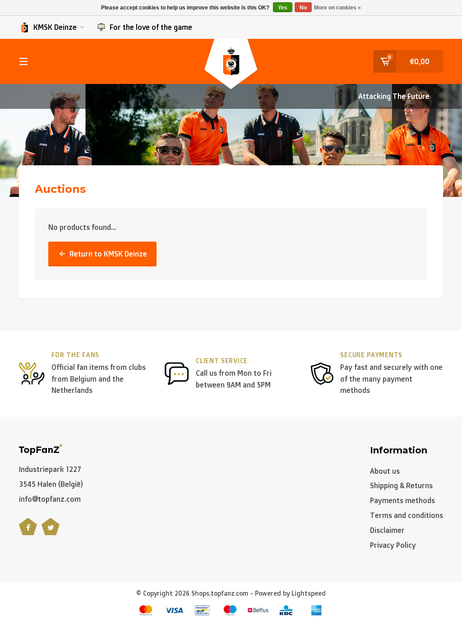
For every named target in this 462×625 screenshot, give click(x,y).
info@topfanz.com (50, 499)
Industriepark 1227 (50, 469)
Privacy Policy (393, 545)
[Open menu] (23, 61)
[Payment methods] (146, 610)
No (303, 8)
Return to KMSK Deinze (108, 253)
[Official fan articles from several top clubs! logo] (40, 448)
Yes (282, 8)
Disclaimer (387, 530)
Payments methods (402, 500)
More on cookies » (337, 8)
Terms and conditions (406, 515)
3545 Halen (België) (51, 484)
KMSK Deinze (55, 27)
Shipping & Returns (401, 485)
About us (385, 471)
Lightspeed (308, 593)
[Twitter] (51, 531)
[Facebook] (28, 531)
